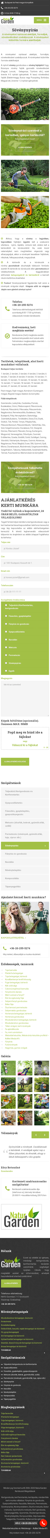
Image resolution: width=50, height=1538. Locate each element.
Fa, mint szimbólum (13, 1032)
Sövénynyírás (11, 845)
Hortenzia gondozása (14, 1017)
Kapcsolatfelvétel (12, 938)
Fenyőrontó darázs (13, 992)
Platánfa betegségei (14, 973)
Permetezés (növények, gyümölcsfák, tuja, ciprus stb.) (23, 836)
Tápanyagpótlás (13, 886)
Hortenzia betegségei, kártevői (18, 1014)
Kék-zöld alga (11, 986)
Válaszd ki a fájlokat (25, 745)
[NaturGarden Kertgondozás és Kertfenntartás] (13, 19)
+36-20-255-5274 (25, 485)
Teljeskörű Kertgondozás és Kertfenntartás (19, 793)
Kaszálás (9, 862)
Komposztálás (12, 878)
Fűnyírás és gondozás (16, 854)
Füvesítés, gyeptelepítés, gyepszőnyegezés (17, 813)
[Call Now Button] (43, 1523)
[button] (44, 1134)
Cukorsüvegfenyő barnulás (17, 989)
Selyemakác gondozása (15, 1010)
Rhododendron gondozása (16, 1023)
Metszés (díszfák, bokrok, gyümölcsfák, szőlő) (24, 824)
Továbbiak (6, 1350)
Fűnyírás (8, 1042)
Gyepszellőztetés (13, 803)
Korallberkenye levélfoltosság (18, 979)
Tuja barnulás (11, 970)
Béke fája (9, 1004)
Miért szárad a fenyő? (14, 995)
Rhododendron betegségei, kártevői (20, 1020)
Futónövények (11, 1045)
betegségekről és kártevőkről (25, 275)
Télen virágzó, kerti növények (18, 1026)
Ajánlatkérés (25, 147)
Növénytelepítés (13, 870)
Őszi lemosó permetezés (16, 1007)
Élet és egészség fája (14, 998)
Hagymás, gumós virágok (16, 1048)
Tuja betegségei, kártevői (16, 976)
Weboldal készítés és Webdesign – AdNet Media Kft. (25, 1528)
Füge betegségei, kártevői (16, 982)
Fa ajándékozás (12, 1029)
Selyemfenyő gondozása (16, 1001)
